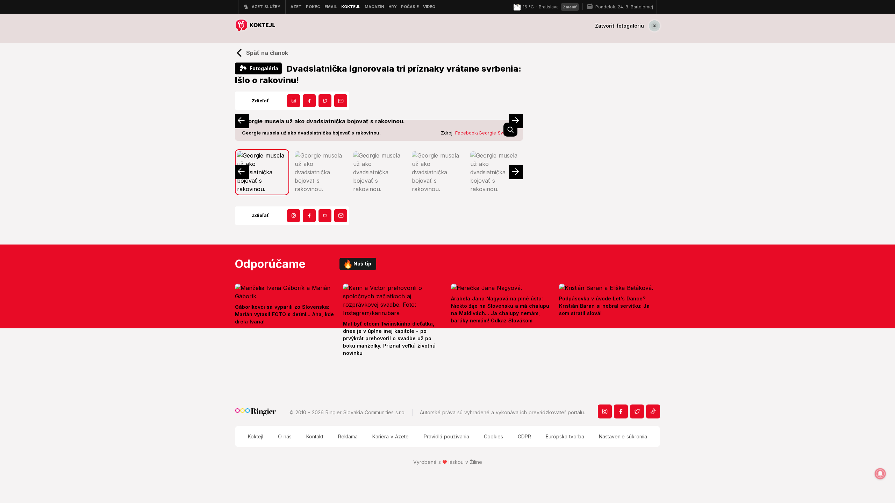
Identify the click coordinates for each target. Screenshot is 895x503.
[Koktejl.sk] (255, 26)
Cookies (493, 436)
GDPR (524, 436)
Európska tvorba (565, 436)
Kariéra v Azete (390, 436)
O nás (285, 436)
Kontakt (314, 436)
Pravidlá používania (446, 436)
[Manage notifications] (880, 473)
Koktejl (255, 436)
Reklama (348, 436)
